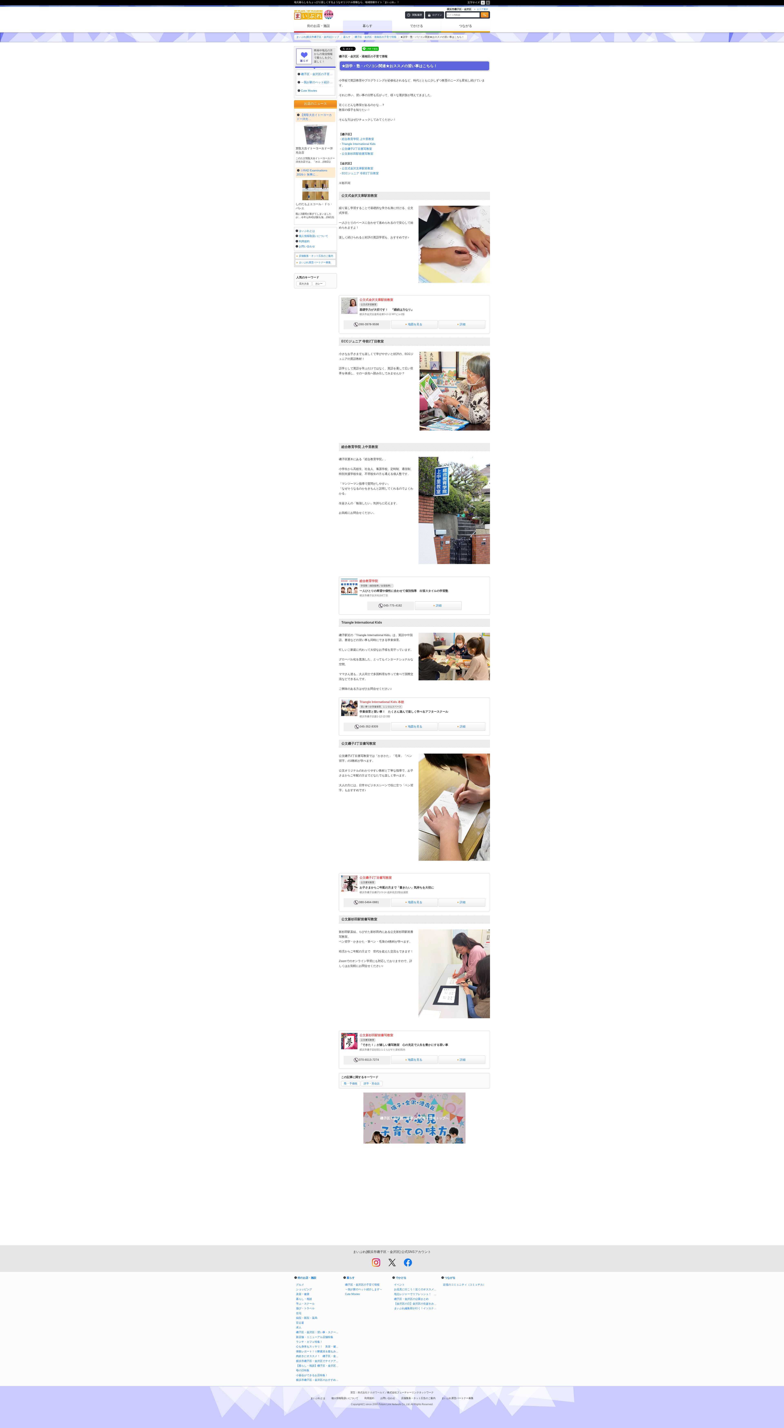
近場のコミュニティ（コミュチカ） (464, 1284)
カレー (319, 283)
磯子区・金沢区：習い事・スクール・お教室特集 (318, 1332)
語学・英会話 (372, 1083)
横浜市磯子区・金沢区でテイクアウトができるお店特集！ (318, 1360)
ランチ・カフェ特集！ (309, 1341)
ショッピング (304, 1289)
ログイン (437, 14)
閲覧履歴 (417, 14)
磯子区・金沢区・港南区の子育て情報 (375, 37)
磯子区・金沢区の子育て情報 (362, 1284)
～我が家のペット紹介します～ (363, 1289)
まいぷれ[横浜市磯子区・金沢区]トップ (317, 37)
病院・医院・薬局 (306, 1317)
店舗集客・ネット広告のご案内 (316, 255)
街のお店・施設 (318, 26)
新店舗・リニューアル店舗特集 (314, 1337)
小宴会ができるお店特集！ (312, 1375)
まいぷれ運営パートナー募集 (315, 262)
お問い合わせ (307, 246)
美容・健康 (302, 1294)
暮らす (367, 26)
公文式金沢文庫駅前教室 (357, 168)
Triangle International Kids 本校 (382, 702)
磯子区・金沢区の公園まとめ (411, 1298)
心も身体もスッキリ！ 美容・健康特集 (318, 1346)
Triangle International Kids (358, 143)
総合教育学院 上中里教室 (358, 139)
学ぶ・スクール (305, 1303)
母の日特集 (302, 1370)
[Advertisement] (414, 1197)
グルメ (300, 1284)
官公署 (300, 1322)
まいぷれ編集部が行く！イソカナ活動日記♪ (416, 1308)
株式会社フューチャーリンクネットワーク (410, 1392)
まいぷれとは (307, 230)
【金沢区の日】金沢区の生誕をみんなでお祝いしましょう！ (416, 1303)
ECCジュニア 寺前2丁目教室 (360, 173)
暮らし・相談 (304, 1298)
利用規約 (304, 241)
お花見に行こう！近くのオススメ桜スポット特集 (416, 1289)
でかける (416, 26)
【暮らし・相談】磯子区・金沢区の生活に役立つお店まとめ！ (318, 1365)
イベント (399, 1284)
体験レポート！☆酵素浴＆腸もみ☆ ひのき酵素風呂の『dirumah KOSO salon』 (318, 1351)
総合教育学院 (369, 581)
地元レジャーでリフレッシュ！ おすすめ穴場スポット (416, 1294)
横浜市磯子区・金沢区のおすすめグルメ (318, 1379)
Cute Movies (352, 1294)
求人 (298, 1327)
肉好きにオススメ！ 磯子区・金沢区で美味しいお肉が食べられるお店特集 (318, 1356)
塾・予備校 (350, 1083)
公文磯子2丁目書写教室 (357, 148)
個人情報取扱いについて (313, 236)
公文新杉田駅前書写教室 (357, 153)
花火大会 (304, 283)
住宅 (298, 1313)
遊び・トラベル (305, 1308)
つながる (465, 26)
